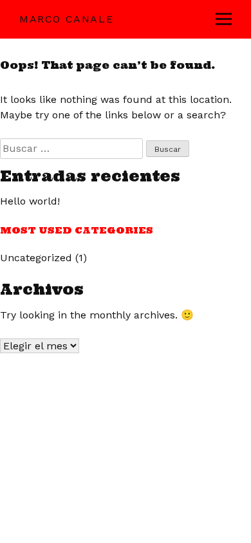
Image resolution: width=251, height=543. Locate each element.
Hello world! (30, 201)
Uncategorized (36, 258)
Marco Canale (66, 19)
